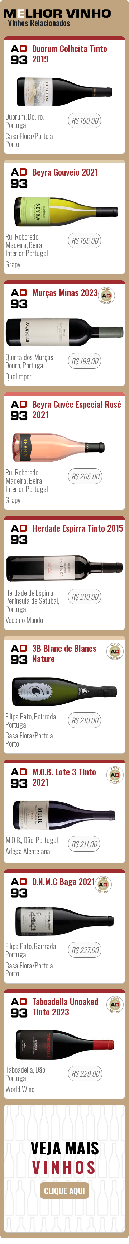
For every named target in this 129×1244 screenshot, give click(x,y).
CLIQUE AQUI (64, 1190)
